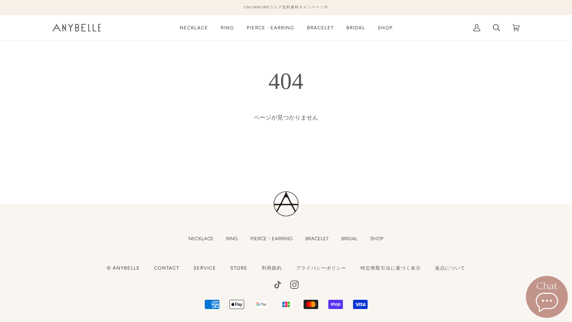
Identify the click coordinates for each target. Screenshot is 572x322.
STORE (238, 268)
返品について (450, 268)
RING (232, 239)
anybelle (126, 268)
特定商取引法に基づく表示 (391, 268)
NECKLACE (201, 239)
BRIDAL (349, 239)
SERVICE (204, 268)
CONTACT (166, 268)
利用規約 (272, 268)
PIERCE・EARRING (271, 239)
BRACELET (317, 239)
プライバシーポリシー (321, 268)
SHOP (377, 239)
